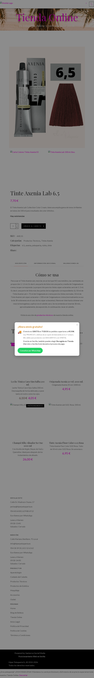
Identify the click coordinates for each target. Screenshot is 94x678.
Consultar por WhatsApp (30, 350)
